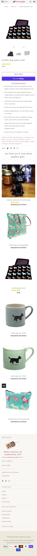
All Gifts (10, 137)
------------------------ (8, 469)
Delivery (4, 498)
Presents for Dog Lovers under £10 (21, 139)
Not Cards (9, 139)
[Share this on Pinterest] (13, 148)
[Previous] (14, 47)
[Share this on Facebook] (10, 148)
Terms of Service (6, 511)
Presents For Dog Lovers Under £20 (11, 141)
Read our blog (6, 465)
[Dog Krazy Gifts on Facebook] (3, 481)
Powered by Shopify (25, 537)
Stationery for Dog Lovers (15, 143)
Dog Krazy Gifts (15, 537)
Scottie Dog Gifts (25, 141)
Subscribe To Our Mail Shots (10, 472)
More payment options (18, 83)
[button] (6, 64)
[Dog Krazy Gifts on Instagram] (6, 481)
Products (13, 6)
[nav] (4, 2)
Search (4, 491)
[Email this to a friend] (17, 148)
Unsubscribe (5, 476)
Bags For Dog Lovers (18, 137)
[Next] (23, 47)
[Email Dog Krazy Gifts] (9, 481)
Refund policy (6, 502)
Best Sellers (27, 137)
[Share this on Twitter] (7, 148)
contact (4, 495)
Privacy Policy (6, 514)
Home (6, 6)
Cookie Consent (6, 521)
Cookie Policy (6, 518)
